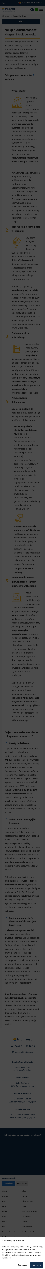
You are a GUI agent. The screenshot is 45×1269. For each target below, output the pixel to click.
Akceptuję (37, 1265)
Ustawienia (22, 1265)
